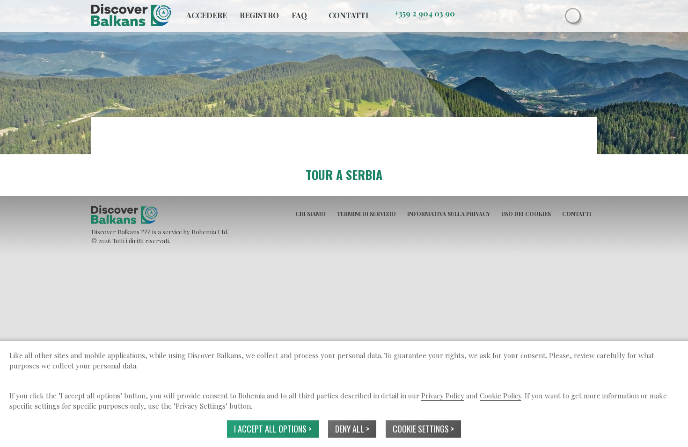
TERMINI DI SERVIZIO (366, 213)
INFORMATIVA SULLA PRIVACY (448, 213)
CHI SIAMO (310, 213)
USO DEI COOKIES (526, 213)
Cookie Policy (500, 395)
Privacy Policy (442, 395)
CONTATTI (576, 213)
